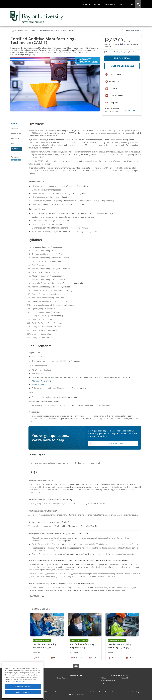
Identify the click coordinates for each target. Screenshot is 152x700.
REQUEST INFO (131, 110)
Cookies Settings (22, 692)
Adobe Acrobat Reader (41, 384)
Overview (14, 123)
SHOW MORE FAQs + (37, 596)
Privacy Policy (79, 694)
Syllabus (14, 128)
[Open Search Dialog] (138, 4)
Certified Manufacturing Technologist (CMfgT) (119, 646)
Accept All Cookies (22, 686)
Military (103, 678)
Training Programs (22, 30)
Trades (34, 30)
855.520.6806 (16, 160)
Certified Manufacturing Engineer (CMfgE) (82, 646)
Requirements (16, 133)
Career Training (62, 678)
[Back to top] (76, 675)
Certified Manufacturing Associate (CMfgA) (44, 646)
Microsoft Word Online (41, 381)
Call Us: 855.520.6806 (131, 30)
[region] (23, 680)
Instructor (15, 138)
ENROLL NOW (122, 58)
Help (102, 683)
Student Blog (125, 678)
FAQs (13, 143)
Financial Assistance (108, 680)
